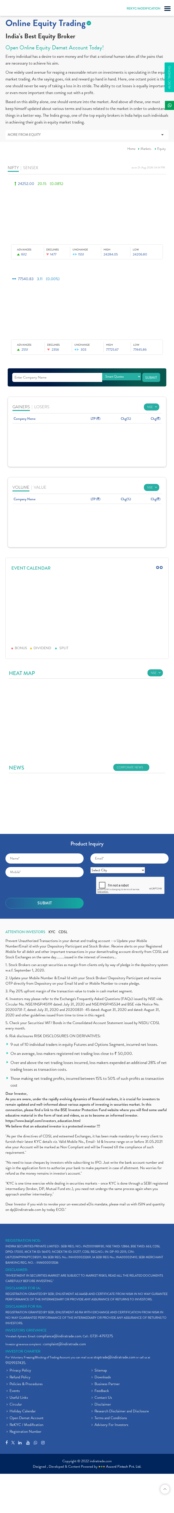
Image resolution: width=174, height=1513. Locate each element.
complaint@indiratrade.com (64, 1344)
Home (131, 148)
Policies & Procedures (26, 1384)
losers (41, 407)
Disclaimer (102, 1404)
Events (15, 1391)
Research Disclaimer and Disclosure (121, 1411)
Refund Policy (20, 1377)
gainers (21, 407)
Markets (145, 148)
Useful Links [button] (19, 1397)
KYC (51, 932)
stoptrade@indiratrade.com (114, 1357)
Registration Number (25, 1431)
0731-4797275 (101, 1336)
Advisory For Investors (111, 1425)
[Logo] (14, 9)
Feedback (101, 1391)
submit (151, 377)
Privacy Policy (20, 1370)
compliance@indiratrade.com (58, 1336)
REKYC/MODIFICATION (143, 8)
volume (20, 487)
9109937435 (15, 1363)
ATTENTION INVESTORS (25, 932)
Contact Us (103, 1397)
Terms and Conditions (110, 1418)
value (40, 487)
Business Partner (107, 1384)
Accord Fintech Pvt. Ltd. (123, 1466)
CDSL (63, 932)
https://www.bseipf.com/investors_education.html (42, 1121)
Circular (16, 1404)
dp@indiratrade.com (26, 1209)
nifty (13, 167)
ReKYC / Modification (26, 1425)
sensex (30, 167)
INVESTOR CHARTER (23, 1351)
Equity (161, 148)
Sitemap (100, 1370)
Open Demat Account (27, 1418)
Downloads (102, 1377)
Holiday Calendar (23, 1411)
